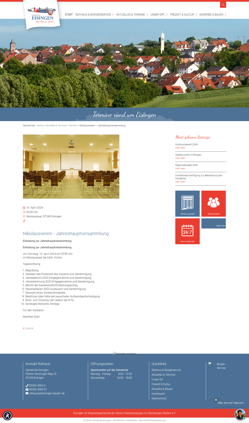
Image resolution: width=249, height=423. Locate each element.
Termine (73, 125)
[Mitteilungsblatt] (187, 203)
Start (69, 14)
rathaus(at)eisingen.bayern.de (47, 393)
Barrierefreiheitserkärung (152, 420)
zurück (29, 328)
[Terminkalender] (187, 230)
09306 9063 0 (37, 385)
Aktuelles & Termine (132, 14)
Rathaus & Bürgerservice (94, 14)
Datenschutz (159, 398)
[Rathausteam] (213, 203)
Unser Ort (159, 14)
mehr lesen (180, 148)
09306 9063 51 (38, 389)
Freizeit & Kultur (183, 14)
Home (40, 125)
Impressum (158, 393)
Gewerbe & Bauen (212, 14)
